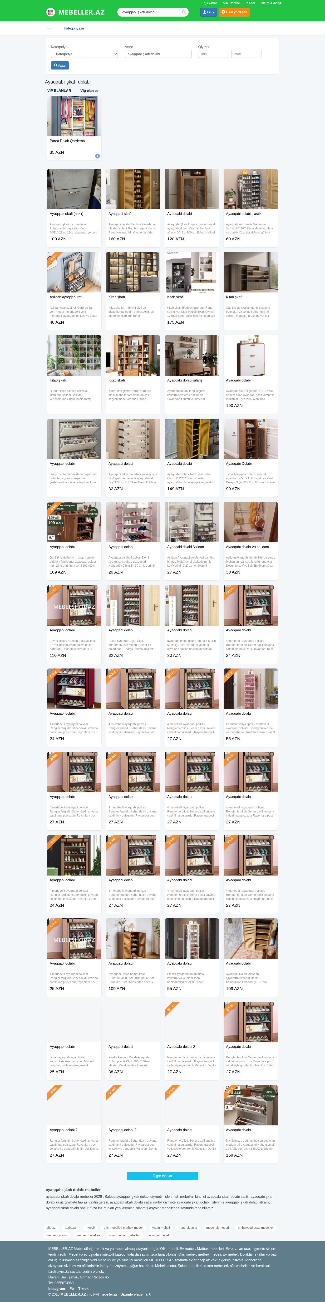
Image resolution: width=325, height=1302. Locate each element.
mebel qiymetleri (217, 1227)
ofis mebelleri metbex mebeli (123, 1227)
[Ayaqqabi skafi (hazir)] (74, 175)
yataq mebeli (161, 1227)
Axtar (61, 65)
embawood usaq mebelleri (256, 1227)
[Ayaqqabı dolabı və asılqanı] (251, 508)
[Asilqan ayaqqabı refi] (74, 258)
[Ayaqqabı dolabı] (74, 425)
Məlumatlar (231, 3)
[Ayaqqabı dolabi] (192, 841)
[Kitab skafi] (192, 258)
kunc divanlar (188, 1227)
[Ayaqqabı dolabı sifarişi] (192, 341)
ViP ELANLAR (59, 91)
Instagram (56, 1289)
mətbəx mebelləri (88, 1235)
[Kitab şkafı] (133, 258)
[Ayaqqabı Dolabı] (251, 425)
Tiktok (83, 1289)
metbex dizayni (56, 1235)
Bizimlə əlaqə (271, 3)
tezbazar (71, 1227)
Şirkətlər (210, 3)
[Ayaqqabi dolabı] (133, 924)
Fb (71, 1289)
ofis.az (51, 1227)
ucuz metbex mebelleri (124, 1235)
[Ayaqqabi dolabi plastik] (251, 175)
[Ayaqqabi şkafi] (133, 175)
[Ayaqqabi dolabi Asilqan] (192, 508)
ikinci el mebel (159, 1235)
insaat (250, 3)
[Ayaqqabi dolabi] (192, 175)
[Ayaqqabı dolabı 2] (192, 1008)
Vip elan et (89, 91)
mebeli (90, 1227)
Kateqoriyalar (74, 28)
